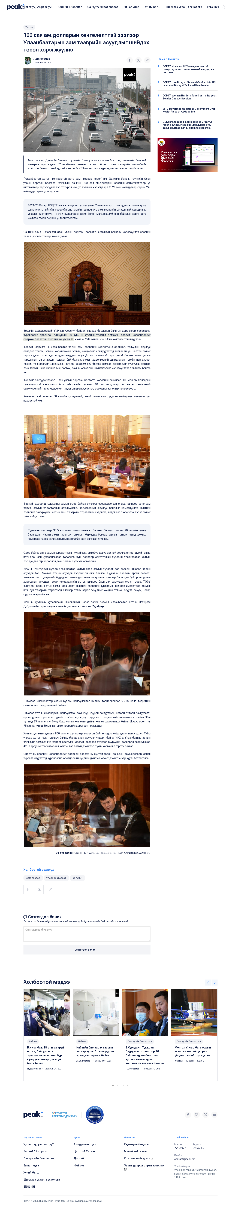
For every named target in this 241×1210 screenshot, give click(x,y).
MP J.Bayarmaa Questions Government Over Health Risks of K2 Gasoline (188, 110)
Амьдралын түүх (85, 1144)
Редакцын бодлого (137, 1144)
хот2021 (78, 878)
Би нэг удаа (131, 7)
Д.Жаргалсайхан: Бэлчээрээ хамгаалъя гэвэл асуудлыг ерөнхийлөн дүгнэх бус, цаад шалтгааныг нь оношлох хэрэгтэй (187, 124)
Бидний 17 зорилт (70, 7)
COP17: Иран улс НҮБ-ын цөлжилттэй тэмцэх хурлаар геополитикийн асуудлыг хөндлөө (188, 69)
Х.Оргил (179, 1061)
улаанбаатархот (56, 878)
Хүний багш (152, 7)
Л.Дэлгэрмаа (42, 58)
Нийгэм (33, 1041)
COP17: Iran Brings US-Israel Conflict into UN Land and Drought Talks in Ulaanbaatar (189, 84)
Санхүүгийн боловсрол (102, 7)
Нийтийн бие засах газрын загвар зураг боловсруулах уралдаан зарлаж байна (95, 1051)
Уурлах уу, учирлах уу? (37, 7)
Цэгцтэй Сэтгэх (84, 1151)
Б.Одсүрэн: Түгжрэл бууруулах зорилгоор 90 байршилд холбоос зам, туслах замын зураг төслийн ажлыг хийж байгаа (145, 1055)
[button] (223, 7)
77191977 (180, 1148)
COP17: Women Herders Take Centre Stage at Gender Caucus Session (189, 97)
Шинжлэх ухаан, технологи (183, 7)
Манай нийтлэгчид (136, 1151)
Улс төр (29, 27)
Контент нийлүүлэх (137, 1158)
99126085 (198, 1148)
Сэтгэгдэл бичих (85, 949)
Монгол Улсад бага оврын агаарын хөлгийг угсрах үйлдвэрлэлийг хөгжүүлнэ (193, 1051)
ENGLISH (213, 7)
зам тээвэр (33, 878)
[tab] (113, 1085)
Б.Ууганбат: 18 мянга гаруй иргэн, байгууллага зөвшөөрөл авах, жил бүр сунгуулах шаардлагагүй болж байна (45, 1055)
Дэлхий (79, 1158)
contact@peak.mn (184, 1159)
